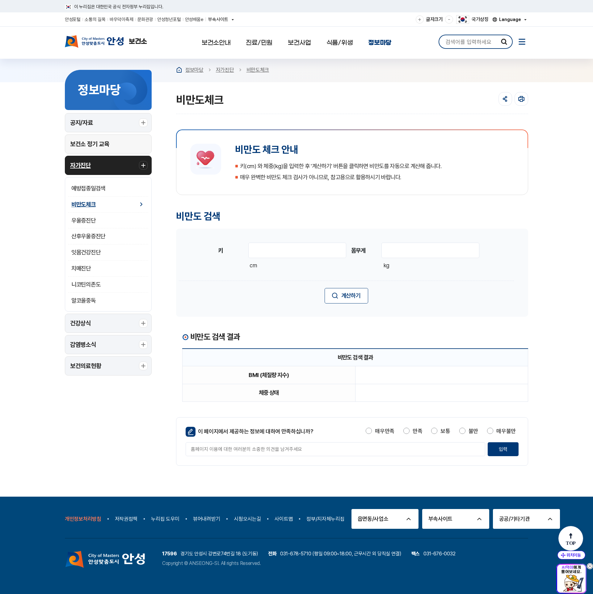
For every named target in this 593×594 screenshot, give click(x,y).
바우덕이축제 (121, 19)
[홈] (179, 70)
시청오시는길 (247, 519)
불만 (473, 431)
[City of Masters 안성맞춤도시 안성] (106, 41)
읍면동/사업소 (373, 519)
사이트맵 (284, 519)
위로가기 (570, 538)
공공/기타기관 (514, 519)
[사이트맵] (522, 42)
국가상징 (480, 19)
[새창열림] (521, 99)
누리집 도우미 (165, 519)
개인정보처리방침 (83, 519)
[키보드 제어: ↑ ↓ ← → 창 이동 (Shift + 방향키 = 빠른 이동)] (571, 555)
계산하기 (350, 295)
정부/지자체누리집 (325, 519)
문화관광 (145, 19)
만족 (417, 431)
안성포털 (73, 19)
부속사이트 (220, 21)
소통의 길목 (95, 19)
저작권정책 (126, 519)
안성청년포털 (169, 19)
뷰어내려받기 (206, 519)
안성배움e (194, 19)
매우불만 (506, 431)
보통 (445, 431)
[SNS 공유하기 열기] (505, 99)
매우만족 (384, 431)
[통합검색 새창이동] (504, 42)
